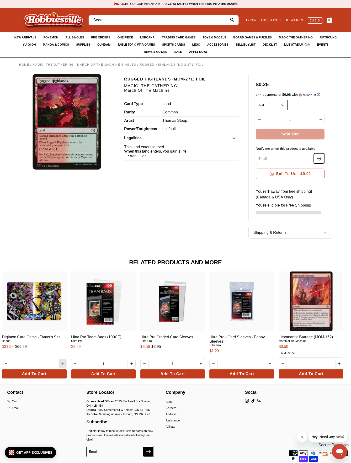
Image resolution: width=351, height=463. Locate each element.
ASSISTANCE (271, 20)
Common (170, 112)
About (169, 402)
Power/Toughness (140, 129)
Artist (129, 120)
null (165, 129)
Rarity (129, 112)
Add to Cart (34, 374)
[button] (290, 94)
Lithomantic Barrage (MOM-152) (306, 337)
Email (15, 408)
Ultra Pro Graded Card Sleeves (166, 337)
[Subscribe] (319, 158)
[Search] (232, 20)
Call (14, 401)
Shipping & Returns (270, 232)
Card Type (133, 104)
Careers (171, 408)
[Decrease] (259, 119)
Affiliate (170, 426)
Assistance (173, 420)
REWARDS (294, 20)
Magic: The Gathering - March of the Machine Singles (84, 64)
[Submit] (148, 451)
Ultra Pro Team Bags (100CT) (96, 337)
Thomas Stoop (174, 120)
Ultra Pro (77, 341)
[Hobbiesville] (54, 20)
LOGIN (251, 20)
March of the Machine (147, 90)
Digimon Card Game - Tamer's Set (31, 337)
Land (166, 104)
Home (24, 64)
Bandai (6, 341)
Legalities (133, 138)
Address (171, 414)
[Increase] (320, 119)
